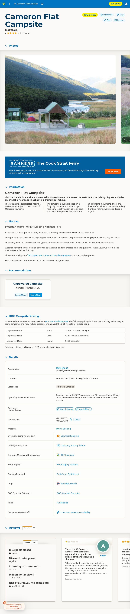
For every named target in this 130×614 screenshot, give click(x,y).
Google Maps (66, 409)
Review (120, 20)
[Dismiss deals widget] (4, 602)
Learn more (29, 172)
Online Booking (63, 428)
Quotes (27, 542)
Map (122, 14)
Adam (103, 555)
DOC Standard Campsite (56, 321)
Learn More (20, 294)
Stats (34, 542)
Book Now (115, 4)
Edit (108, 20)
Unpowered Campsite (27, 283)
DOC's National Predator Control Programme (49, 255)
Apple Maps (84, 409)
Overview (27, 528)
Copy (77, 419)
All (34, 528)
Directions (107, 14)
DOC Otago (62, 367)
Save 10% (113, 171)
